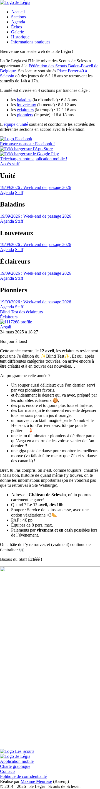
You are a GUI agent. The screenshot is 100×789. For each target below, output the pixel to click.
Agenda (18, 21)
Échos (16, 26)
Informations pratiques (30, 42)
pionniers (25, 114)
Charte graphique (15, 766)
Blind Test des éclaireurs (21, 311)
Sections (18, 16)
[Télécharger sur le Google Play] (29, 153)
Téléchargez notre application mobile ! (33, 158)
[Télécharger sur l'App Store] (26, 148)
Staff (19, 192)
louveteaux (26, 104)
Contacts (7, 771)
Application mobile (17, 761)
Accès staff (9, 163)
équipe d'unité (16, 124)
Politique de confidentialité (23, 776)
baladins (24, 99)
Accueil (18, 11)
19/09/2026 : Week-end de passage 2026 (35, 187)
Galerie (17, 32)
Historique (20, 37)
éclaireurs (25, 109)
